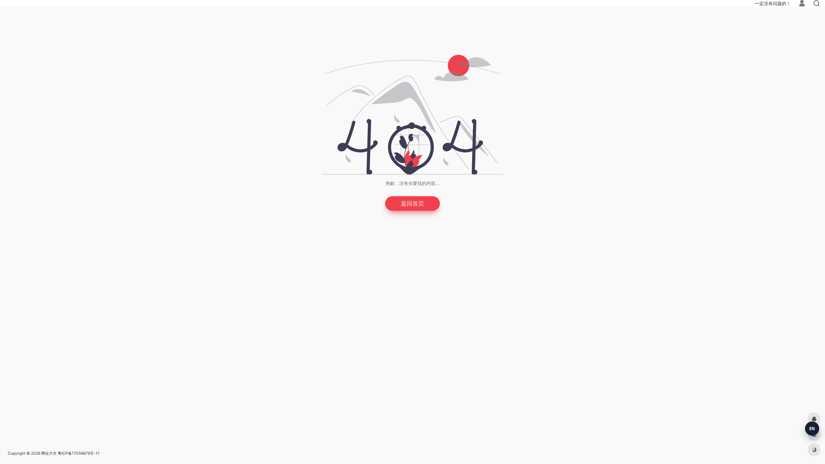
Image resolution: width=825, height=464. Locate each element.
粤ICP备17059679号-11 (79, 453)
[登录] (802, 4)
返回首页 (412, 203)
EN (812, 428)
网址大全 (49, 453)
